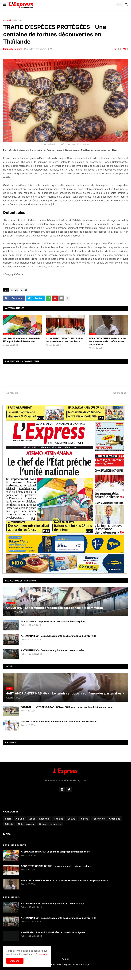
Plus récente (11, 392)
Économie (44, 818)
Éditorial (9, 824)
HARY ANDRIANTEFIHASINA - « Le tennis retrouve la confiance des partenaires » (107, 341)
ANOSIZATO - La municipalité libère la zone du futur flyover (53, 932)
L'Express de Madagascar (75, 964)
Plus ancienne (119, 392)
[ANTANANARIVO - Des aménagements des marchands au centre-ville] (11, 639)
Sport (8, 818)
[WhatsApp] (48, 298)
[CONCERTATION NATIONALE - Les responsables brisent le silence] (11, 870)
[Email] (61, 298)
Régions (84, 818)
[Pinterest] (55, 298)
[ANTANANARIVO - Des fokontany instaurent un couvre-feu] (11, 654)
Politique (58, 818)
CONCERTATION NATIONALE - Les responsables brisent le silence (64, 340)
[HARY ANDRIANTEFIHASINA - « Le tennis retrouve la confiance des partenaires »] (11, 884)
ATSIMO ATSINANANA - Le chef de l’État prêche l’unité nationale (21, 340)
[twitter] (69, 789)
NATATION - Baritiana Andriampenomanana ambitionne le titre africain (59, 721)
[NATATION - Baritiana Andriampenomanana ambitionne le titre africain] (11, 725)
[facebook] (62, 789)
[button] (4, 5)
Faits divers (99, 818)
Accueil (7, 20)
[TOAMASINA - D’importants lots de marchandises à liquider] (11, 625)
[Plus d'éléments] (67, 298)
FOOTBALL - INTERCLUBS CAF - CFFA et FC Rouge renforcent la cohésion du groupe (66, 707)
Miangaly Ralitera (12, 49)
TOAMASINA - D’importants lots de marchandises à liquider (53, 621)
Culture (71, 818)
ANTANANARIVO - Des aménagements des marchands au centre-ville (58, 635)
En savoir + (41, 954)
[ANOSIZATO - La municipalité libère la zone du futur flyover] (11, 936)
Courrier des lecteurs (50, 824)
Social (24, 290)
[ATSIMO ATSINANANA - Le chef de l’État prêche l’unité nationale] (11, 855)
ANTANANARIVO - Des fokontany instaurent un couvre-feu (53, 650)
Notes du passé (26, 824)
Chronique (114, 818)
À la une (17, 20)
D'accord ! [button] (15, 960)
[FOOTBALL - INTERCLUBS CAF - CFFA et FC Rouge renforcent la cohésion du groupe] (11, 711)
